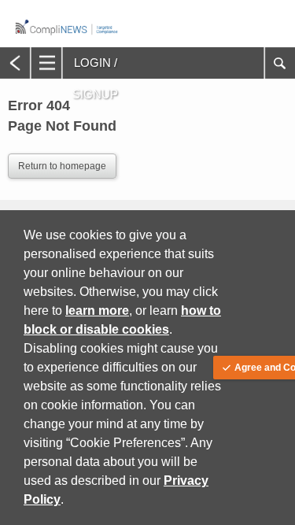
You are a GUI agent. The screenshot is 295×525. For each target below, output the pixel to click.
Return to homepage (62, 166)
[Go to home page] (66, 38)
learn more (97, 310)
